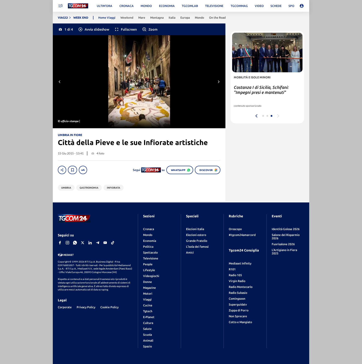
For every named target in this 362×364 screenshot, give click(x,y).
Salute (147, 328)
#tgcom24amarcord (242, 235)
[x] (82, 243)
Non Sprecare (238, 316)
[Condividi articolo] (62, 170)
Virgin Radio (237, 281)
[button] (93, 29)
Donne (147, 282)
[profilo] (301, 5)
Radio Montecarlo (240, 287)
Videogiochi (151, 276)
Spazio (147, 346)
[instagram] (67, 243)
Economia (149, 240)
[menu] (60, 5)
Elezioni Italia (195, 229)
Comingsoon (237, 298)
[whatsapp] (75, 243)
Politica (148, 246)
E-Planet (148, 317)
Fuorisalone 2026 (283, 244)
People (148, 264)
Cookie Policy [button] (109, 307)
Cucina (147, 305)
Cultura (148, 323)
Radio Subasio (238, 292)
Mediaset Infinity (240, 263)
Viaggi (147, 299)
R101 (232, 269)
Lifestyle (149, 270)
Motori (147, 293)
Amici (190, 252)
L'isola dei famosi (197, 246)
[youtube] (105, 243)
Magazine (149, 287)
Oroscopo (235, 229)
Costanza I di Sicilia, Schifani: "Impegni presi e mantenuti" (261, 90)
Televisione (150, 258)
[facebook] (60, 243)
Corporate (65, 307)
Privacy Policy (86, 307)
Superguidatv (238, 304)
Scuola (147, 334)
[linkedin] (90, 243)
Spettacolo (150, 252)
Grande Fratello (196, 240)
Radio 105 (235, 275)
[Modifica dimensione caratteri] (83, 170)
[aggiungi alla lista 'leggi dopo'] (72, 170)
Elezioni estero (196, 235)
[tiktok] (113, 243)
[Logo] (78, 6)
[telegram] (98, 243)
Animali (148, 340)
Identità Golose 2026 (286, 229)
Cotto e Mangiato (240, 322)
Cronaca (148, 229)
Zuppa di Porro (238, 310)
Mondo (147, 235)
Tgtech (147, 311)
